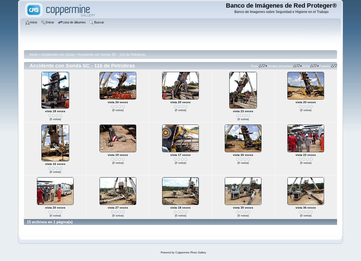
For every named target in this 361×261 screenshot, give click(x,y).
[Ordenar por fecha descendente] (315, 66)
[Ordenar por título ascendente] (260, 66)
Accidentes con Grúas (58, 55)
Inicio (34, 55)
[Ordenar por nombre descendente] (298, 66)
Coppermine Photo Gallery (190, 252)
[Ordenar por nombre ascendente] (295, 66)
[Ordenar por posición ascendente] (332, 66)
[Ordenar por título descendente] (263, 66)
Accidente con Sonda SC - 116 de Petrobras (112, 55)
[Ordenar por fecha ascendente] (312, 66)
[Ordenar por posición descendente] (335, 66)
